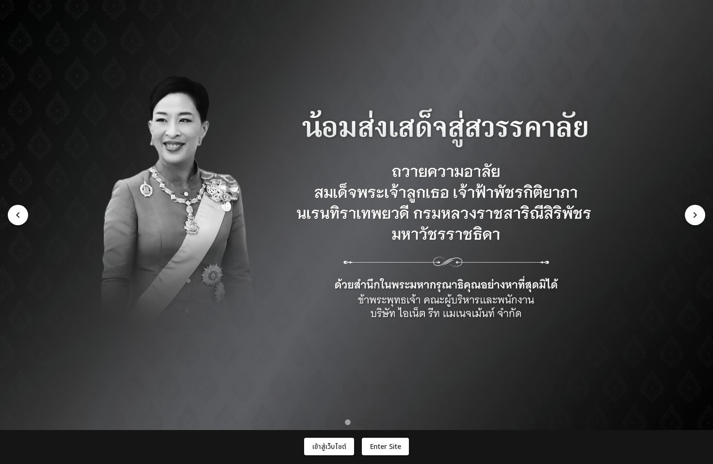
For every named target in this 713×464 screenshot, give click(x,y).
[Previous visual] (18, 215)
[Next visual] (695, 215)
